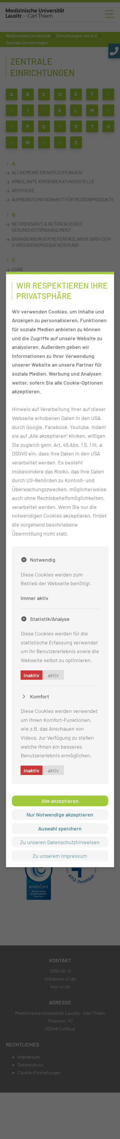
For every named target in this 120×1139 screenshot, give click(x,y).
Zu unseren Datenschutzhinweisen (60, 842)
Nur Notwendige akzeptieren (60, 814)
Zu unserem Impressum (60, 856)
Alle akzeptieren (60, 800)
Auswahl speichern (60, 828)
